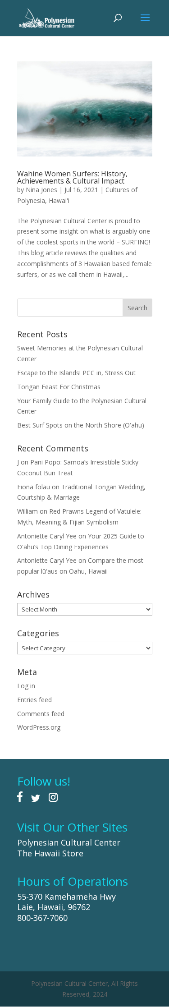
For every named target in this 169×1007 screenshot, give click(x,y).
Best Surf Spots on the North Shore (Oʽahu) (80, 425)
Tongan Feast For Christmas (58, 386)
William (27, 511)
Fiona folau (33, 487)
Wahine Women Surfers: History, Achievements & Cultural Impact (72, 177)
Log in (26, 685)
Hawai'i (59, 200)
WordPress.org (38, 727)
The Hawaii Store (50, 853)
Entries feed (34, 699)
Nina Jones (41, 189)
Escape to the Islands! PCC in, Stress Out (76, 372)
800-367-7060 (42, 917)
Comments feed (40, 713)
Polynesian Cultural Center (68, 842)
